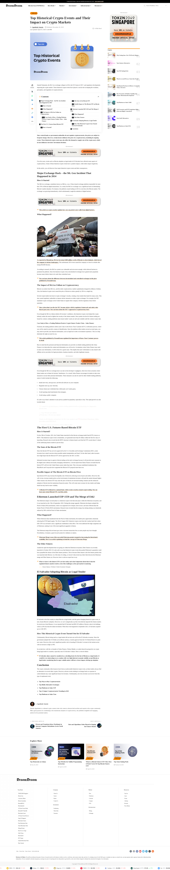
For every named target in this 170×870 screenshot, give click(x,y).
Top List (34, 13)
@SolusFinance (53, 406)
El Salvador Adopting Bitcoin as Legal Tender (84, 120)
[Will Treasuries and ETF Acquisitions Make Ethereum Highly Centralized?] (111, 110)
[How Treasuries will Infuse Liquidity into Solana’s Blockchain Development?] (111, 94)
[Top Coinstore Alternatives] (111, 63)
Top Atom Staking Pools (121, 762)
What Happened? (48, 109)
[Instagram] (149, 851)
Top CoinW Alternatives (123, 118)
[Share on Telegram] (32, 104)
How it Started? (47, 127)
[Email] (32, 108)
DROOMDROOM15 (99, 1)
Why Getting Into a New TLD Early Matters (128, 55)
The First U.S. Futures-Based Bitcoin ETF (52, 124)
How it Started (47, 106)
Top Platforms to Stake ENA (124, 126)
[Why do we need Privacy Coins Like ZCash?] (111, 79)
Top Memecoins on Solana (38, 762)
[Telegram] (143, 851)
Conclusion (75, 129)
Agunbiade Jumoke (37, 27)
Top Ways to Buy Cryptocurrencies (49, 681)
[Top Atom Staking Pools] (127, 751)
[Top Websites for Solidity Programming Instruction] (71, 751)
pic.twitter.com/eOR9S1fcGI (47, 421)
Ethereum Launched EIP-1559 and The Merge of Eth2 (84, 110)
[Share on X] (32, 91)
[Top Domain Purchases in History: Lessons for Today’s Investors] (111, 87)
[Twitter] (131, 851)
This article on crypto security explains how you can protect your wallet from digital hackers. (67, 210)
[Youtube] (140, 851)
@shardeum (83, 406)
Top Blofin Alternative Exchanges (49, 685)
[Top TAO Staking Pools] (111, 71)
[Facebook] (137, 851)
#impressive (92, 406)
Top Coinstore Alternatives (123, 63)
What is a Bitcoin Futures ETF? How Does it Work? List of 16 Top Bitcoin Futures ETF (99, 764)
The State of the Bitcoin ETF (82, 101)
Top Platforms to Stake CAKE (124, 102)
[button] (32, 113)
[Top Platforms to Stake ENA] (111, 126)
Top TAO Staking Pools (122, 71)
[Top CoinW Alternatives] (111, 118)
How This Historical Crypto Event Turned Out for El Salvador (84, 124)
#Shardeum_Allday (93, 419)
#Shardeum (83, 419)
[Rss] (153, 851)
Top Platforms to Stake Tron (47, 694)
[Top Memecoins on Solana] (43, 751)
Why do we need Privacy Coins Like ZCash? (128, 79)
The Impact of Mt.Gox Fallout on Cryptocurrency (51, 113)
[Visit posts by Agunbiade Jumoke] (32, 704)
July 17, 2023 (68, 424)
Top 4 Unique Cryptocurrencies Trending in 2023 (54, 691)
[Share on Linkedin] (32, 100)
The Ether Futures (79, 117)
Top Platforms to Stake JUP (47, 688)
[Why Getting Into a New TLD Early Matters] (111, 55)
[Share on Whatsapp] (32, 96)
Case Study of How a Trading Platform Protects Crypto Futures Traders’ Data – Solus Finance (54, 119)
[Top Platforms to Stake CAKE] (111, 102)
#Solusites (50, 419)
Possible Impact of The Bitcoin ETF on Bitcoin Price (85, 105)
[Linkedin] (146, 851)
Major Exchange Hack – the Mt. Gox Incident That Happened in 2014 (52, 101)
